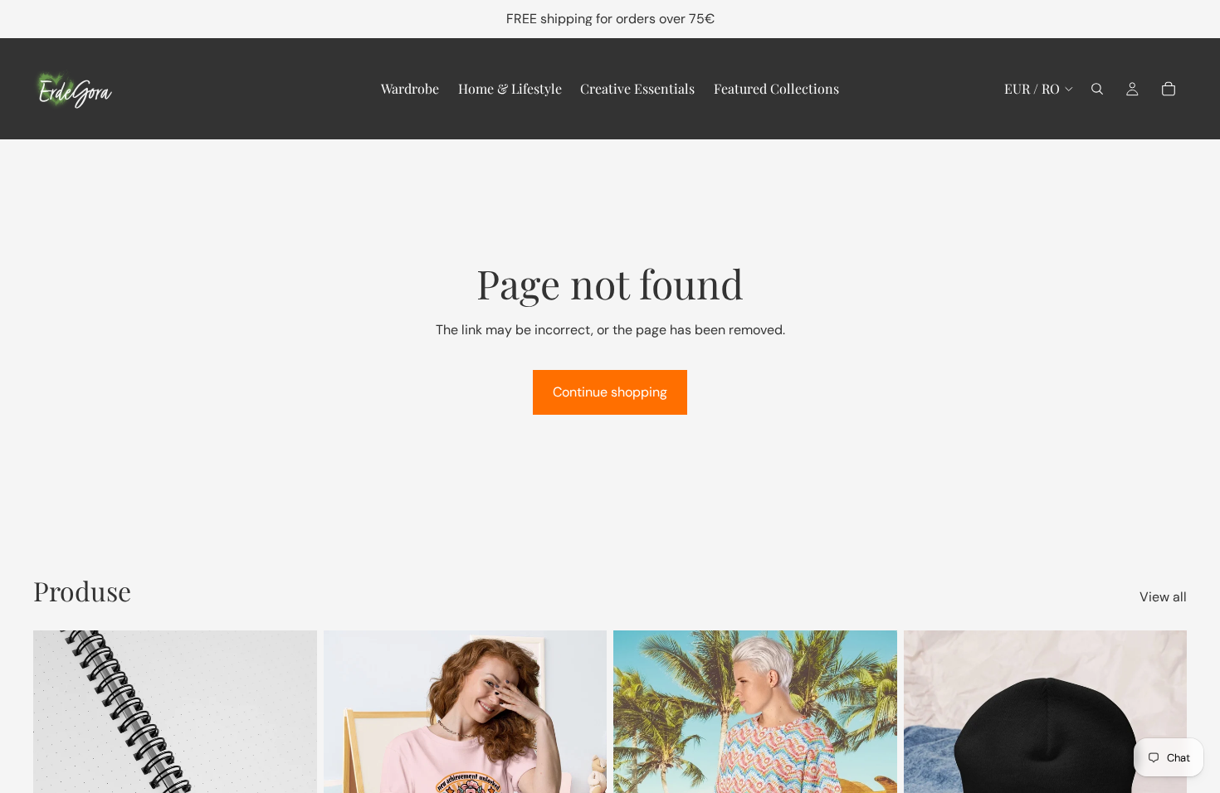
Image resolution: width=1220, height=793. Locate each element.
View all (1163, 597)
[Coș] (1168, 89)
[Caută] (1097, 89)
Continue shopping (610, 392)
